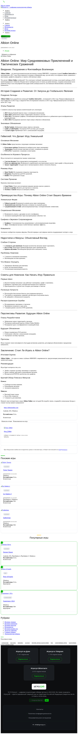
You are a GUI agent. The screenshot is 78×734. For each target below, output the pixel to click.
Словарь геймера (10, 632)
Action (4, 38)
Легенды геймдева (11, 630)
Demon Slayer (8, 552)
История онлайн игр (11, 629)
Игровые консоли (10, 625)
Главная (7, 12)
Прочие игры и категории (40, 642)
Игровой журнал (10, 18)
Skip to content (5, 5)
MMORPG (20, 642)
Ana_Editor (8, 431)
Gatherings (7, 518)
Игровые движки (10, 622)
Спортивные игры (61, 642)
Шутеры (13, 642)
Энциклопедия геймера (12, 634)
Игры (6, 16)
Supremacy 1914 (9, 601)
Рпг (5, 573)
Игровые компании (11, 623)
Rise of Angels (8, 577)
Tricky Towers (7, 470)
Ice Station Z (7, 494)
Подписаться (23, 659)
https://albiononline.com (11, 407)
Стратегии (7, 597)
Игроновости (9, 14)
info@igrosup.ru (63, 449)
